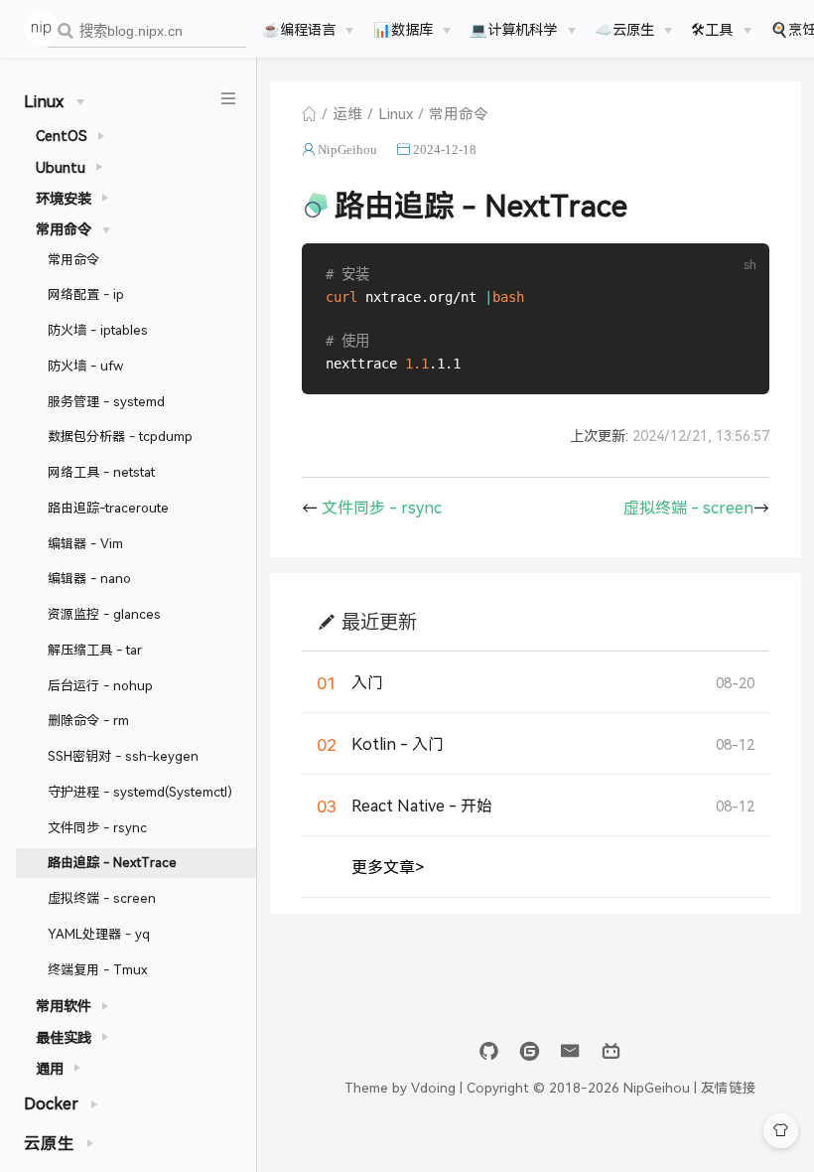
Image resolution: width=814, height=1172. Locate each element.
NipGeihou (347, 149)
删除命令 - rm (88, 719)
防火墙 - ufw (85, 365)
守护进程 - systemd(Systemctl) (140, 791)
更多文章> (387, 866)
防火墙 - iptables (98, 329)
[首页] (309, 113)
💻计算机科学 (513, 28)
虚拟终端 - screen (102, 897)
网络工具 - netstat (101, 471)
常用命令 (73, 258)
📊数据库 (403, 28)
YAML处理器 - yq (99, 933)
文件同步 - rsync (97, 826)
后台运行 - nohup (100, 684)
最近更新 (379, 621)
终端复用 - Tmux (98, 968)
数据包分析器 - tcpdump (120, 435)
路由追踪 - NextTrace (112, 861)
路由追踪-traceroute (108, 507)
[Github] (489, 1051)
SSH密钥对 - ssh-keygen (123, 755)
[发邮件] (570, 1051)
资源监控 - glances (104, 613)
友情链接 (728, 1087)
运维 (347, 112)
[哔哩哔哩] (611, 1051)
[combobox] (147, 31)
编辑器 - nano (89, 577)
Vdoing (433, 1087)
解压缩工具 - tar (95, 649)
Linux (395, 112)
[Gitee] (529, 1051)
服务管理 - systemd (106, 400)
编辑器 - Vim (85, 542)
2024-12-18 (444, 149)
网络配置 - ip (86, 293)
